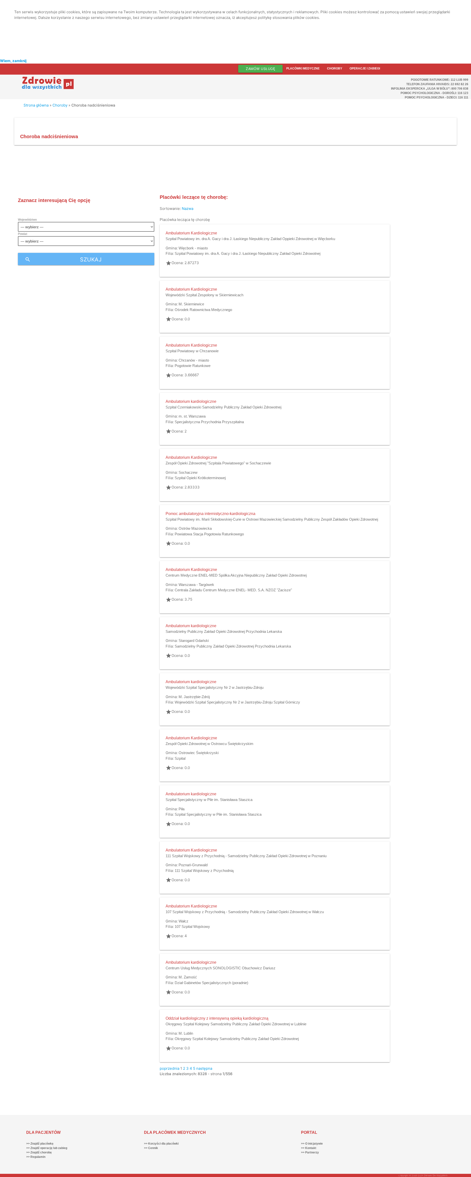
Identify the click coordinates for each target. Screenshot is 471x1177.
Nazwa (187, 208)
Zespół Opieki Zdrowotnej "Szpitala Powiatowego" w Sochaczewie (218, 463)
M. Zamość (188, 977)
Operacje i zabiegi (365, 68)
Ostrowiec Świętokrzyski (199, 753)
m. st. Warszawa (192, 416)
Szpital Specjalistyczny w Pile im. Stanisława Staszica (209, 800)
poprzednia (169, 1068)
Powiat (22, 234)
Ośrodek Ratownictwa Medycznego (203, 310)
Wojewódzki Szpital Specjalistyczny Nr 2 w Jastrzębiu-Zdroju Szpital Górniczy (237, 702)
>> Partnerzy (310, 1152)
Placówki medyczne (303, 68)
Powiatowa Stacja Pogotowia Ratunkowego (209, 534)
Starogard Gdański (194, 640)
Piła (181, 809)
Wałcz (183, 921)
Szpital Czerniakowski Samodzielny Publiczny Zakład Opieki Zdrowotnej (223, 407)
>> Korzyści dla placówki (161, 1143)
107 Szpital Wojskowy (192, 926)
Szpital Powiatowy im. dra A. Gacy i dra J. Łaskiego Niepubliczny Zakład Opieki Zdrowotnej (247, 253)
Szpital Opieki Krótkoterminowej (200, 478)
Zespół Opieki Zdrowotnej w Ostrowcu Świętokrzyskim (209, 744)
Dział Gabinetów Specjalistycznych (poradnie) (211, 983)
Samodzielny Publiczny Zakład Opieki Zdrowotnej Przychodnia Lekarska (224, 631)
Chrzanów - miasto (194, 360)
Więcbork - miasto (193, 248)
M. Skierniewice (191, 304)
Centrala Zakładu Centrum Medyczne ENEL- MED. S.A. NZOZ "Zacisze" (233, 590)
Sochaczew (188, 472)
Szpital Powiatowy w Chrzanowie (192, 351)
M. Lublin (186, 1033)
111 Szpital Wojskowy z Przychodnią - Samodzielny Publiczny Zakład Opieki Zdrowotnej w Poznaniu (246, 856)
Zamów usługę (260, 69)
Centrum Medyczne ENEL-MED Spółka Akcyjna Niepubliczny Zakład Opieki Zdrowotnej (236, 575)
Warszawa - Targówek (196, 584)
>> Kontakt (308, 1148)
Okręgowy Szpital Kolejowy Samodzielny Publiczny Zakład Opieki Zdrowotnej (237, 1039)
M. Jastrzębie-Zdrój (194, 697)
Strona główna (36, 105)
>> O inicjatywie (312, 1143)
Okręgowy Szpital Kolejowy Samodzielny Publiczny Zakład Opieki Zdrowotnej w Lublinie (236, 1024)
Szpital (180, 758)
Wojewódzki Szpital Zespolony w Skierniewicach (204, 295)
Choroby (334, 68)
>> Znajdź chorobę (39, 1152)
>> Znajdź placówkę (39, 1143)
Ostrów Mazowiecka (195, 528)
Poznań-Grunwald (193, 865)
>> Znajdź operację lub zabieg (46, 1148)
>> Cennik (151, 1148)
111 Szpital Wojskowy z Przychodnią (204, 870)
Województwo (27, 219)
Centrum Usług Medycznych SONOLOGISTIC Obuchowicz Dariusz (220, 968)
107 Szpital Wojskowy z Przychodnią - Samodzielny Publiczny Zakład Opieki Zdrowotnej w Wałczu (245, 912)
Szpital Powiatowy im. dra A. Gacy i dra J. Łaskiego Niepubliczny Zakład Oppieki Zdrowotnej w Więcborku (250, 239)
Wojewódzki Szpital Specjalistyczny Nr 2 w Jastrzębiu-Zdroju (214, 687)
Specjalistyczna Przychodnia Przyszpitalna (209, 422)
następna (204, 1068)
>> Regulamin (35, 1157)
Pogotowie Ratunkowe (192, 366)
